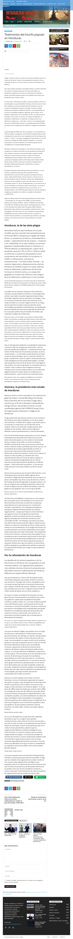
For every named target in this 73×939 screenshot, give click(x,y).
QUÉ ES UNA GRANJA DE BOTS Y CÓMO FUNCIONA (40, 923)
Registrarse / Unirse (21, 1)
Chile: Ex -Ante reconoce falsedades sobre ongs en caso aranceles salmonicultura (40, 907)
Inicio (7, 21)
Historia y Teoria (53, 910)
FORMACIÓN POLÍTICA (28, 3)
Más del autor (22, 820)
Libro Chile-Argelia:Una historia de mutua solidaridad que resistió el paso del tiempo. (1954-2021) (14, 800)
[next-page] (45, 821)
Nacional (19, 21)
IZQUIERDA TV (6, 6)
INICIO (48, 937)
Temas (12, 21)
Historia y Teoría (47, 21)
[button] (67, 24)
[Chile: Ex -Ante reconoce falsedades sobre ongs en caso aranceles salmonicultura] (30, 907)
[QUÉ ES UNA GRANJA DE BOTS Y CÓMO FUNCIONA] (30, 924)
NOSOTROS (12, 3)
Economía (37, 21)
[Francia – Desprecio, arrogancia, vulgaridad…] (25, 828)
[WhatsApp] (18, 46)
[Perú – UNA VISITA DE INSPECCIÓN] (10, 828)
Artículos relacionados (11, 820)
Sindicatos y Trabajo (54, 918)
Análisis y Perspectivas (40, 3)
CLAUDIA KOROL (9, 73)
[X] (10, 46)
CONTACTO (19, 3)
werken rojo (9, 41)
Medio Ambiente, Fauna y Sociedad (58, 920)
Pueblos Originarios (11, 25)
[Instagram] (66, 9)
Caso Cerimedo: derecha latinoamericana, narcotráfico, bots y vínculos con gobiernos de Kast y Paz (39, 837)
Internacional (28, 21)
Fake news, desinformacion (40, 832)
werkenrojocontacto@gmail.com (12, 924)
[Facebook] (63, 9)
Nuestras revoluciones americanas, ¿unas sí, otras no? (37, 799)
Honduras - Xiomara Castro (17, 780)
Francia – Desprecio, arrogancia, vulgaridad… (24, 835)
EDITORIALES (6, 3)
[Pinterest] (14, 46)
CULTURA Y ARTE (61, 3)
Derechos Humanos (54, 912)
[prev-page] (43, 821)
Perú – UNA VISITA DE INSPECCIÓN (10, 834)
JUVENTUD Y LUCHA (51, 3)
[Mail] (69, 9)
